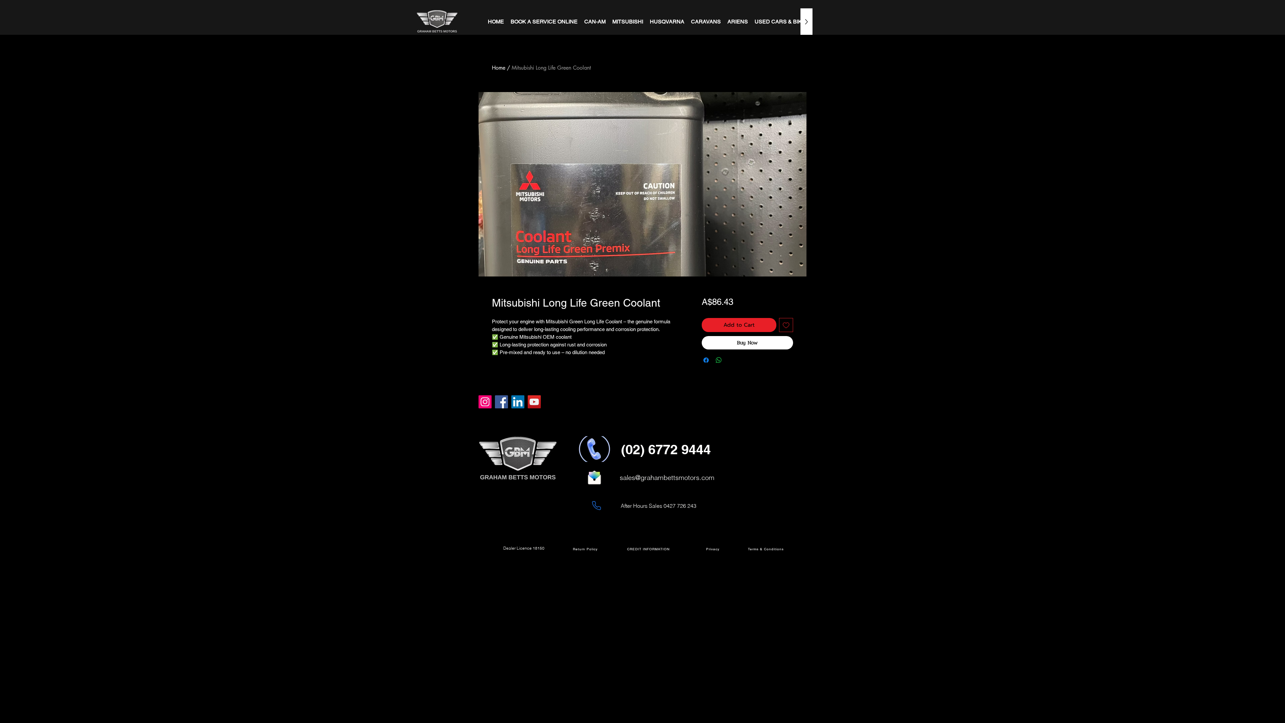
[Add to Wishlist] (786, 325)
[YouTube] (534, 401)
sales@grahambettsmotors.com (667, 477)
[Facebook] (501, 401)
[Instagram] (485, 401)
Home (498, 67)
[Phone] (596, 505)
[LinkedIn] (517, 401)
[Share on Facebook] (706, 360)
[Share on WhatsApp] (719, 360)
